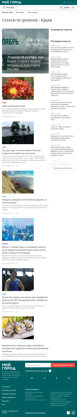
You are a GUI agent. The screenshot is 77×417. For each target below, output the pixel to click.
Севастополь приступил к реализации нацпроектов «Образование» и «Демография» (63, 164)
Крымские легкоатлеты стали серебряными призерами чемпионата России (62, 138)
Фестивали (20, 12)
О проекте (6, 386)
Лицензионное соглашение (35, 413)
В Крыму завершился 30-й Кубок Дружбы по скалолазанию (24, 201)
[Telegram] (74, 2)
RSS (3, 404)
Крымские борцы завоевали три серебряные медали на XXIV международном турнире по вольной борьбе (25, 300)
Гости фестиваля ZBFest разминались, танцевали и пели (61, 118)
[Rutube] (68, 2)
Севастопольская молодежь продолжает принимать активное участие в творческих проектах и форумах (63, 105)
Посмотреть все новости (63, 168)
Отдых (4, 147)
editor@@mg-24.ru (30, 398)
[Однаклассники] (56, 378)
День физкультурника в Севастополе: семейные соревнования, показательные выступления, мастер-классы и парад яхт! (62, 91)
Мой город (11, 2)
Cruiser (4, 413)
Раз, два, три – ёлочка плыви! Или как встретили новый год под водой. (21, 152)
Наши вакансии (8, 397)
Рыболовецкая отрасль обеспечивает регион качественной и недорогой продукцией (61, 77)
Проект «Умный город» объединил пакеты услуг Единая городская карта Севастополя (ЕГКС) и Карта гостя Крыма (24, 250)
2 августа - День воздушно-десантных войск (61, 128)
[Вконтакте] (64, 2)
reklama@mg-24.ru (40, 400)
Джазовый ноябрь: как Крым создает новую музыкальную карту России (25, 63)
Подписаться (63, 365)
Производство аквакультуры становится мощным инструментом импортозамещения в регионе (25, 348)
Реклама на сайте (9, 390)
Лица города (32, 12)
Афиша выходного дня (13, 106)
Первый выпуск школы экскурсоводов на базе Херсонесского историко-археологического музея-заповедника (60, 63)
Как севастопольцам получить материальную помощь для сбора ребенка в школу (62, 49)
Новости (5, 243)
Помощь (5, 401)
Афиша (9, 53)
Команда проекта (9, 394)
